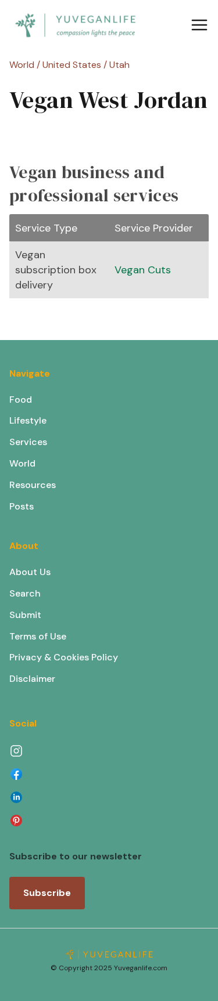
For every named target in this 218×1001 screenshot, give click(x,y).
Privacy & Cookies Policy (63, 657)
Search (25, 593)
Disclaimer (32, 679)
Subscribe (47, 893)
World (22, 463)
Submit (25, 615)
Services (28, 442)
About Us (30, 572)
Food (20, 399)
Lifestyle (28, 420)
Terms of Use (37, 636)
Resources (32, 485)
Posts (21, 506)
